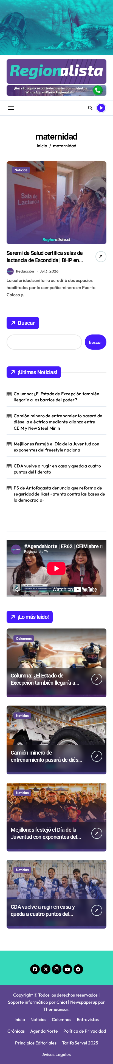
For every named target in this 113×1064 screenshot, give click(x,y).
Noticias (21, 170)
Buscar (26, 323)
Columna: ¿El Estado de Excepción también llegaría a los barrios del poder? (56, 396)
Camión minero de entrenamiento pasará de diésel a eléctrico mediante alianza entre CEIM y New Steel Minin (58, 422)
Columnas (24, 638)
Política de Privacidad (84, 1031)
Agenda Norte (44, 1031)
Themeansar (55, 1009)
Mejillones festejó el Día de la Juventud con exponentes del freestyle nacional (56, 447)
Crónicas (16, 1031)
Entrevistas (88, 1019)
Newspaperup (83, 1002)
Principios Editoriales (35, 1043)
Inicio (20, 1019)
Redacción (25, 271)
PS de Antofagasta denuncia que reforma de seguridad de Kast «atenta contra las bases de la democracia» (59, 494)
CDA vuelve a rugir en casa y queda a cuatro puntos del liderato (57, 469)
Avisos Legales (56, 1054)
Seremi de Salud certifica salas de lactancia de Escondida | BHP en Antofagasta (45, 260)
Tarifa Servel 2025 (80, 1043)
